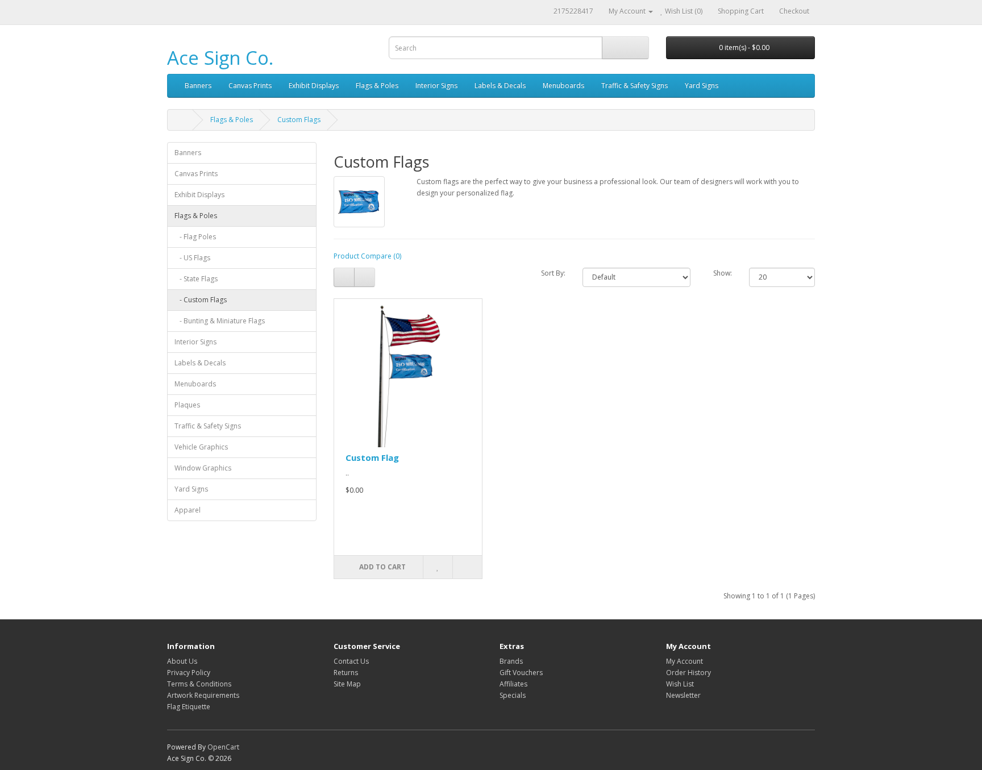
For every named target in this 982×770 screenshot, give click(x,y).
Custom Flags (299, 119)
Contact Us (351, 661)
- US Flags (192, 258)
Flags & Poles (377, 85)
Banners (198, 85)
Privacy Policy (188, 672)
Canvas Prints (250, 85)
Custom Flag (372, 457)
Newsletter (683, 695)
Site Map (347, 684)
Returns (346, 672)
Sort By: (553, 273)
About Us (182, 661)
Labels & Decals (500, 85)
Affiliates (513, 684)
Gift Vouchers (521, 672)
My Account (684, 661)
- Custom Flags (200, 300)
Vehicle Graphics (201, 447)
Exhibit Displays (314, 85)
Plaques (187, 405)
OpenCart (223, 747)
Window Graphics (202, 468)
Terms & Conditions (199, 684)
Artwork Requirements (203, 695)
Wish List (680, 684)
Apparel (187, 510)
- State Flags (196, 279)
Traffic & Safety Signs (634, 85)
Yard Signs (701, 85)
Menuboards (563, 85)
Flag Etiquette (188, 706)
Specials (513, 695)
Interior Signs (436, 85)
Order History (688, 672)
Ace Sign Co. (220, 57)
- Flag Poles (195, 237)
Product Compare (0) (367, 256)
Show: (722, 273)
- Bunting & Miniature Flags (219, 321)
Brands (511, 661)
